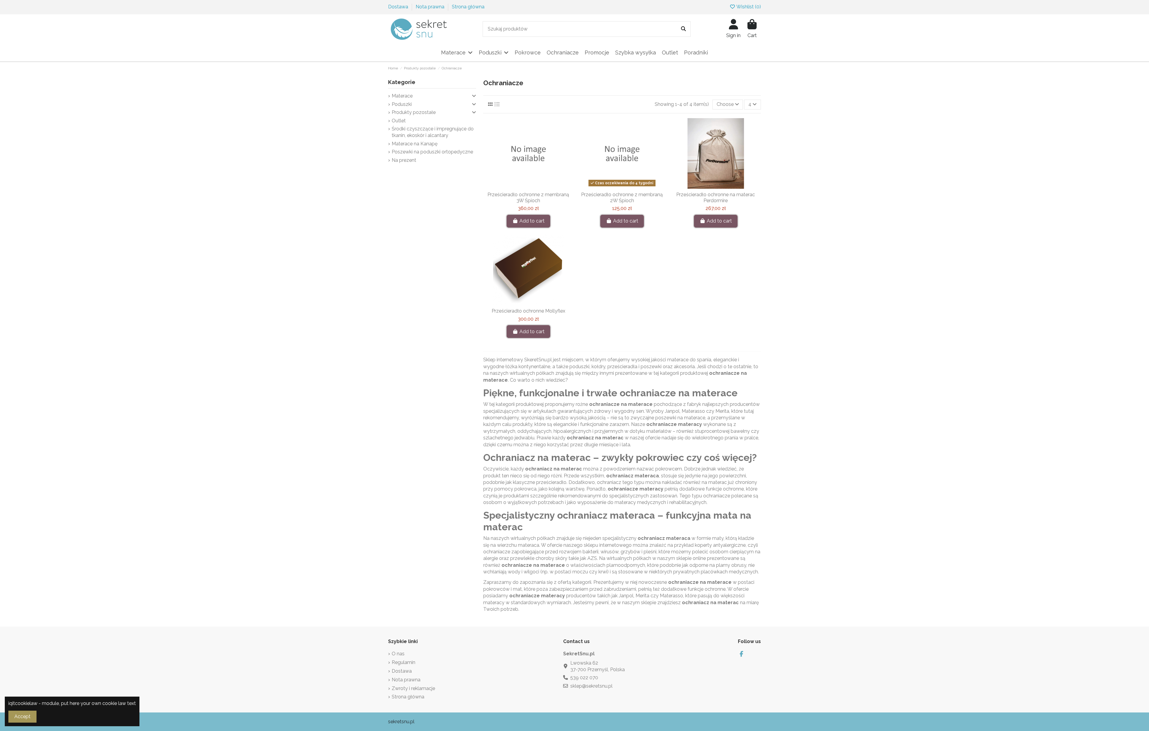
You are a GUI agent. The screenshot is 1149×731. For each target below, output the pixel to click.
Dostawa (398, 7)
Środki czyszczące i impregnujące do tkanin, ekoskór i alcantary (433, 132)
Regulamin (403, 662)
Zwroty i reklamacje (413, 688)
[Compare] (528, 186)
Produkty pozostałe (414, 112)
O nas (398, 654)
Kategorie (401, 82)
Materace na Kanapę (414, 144)
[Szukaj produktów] (683, 29)
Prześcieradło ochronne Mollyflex (528, 311)
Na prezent (404, 160)
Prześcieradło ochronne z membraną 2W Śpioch (622, 197)
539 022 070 (584, 677)
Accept (22, 716)
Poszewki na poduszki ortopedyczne (432, 152)
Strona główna (468, 7)
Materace (402, 96)
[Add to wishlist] (518, 186)
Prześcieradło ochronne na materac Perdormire (715, 197)
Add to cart (532, 221)
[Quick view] (538, 186)
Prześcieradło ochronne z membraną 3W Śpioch (528, 197)
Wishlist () (748, 7)
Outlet (399, 121)
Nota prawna (431, 7)
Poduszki (402, 104)
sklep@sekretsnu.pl (591, 686)
